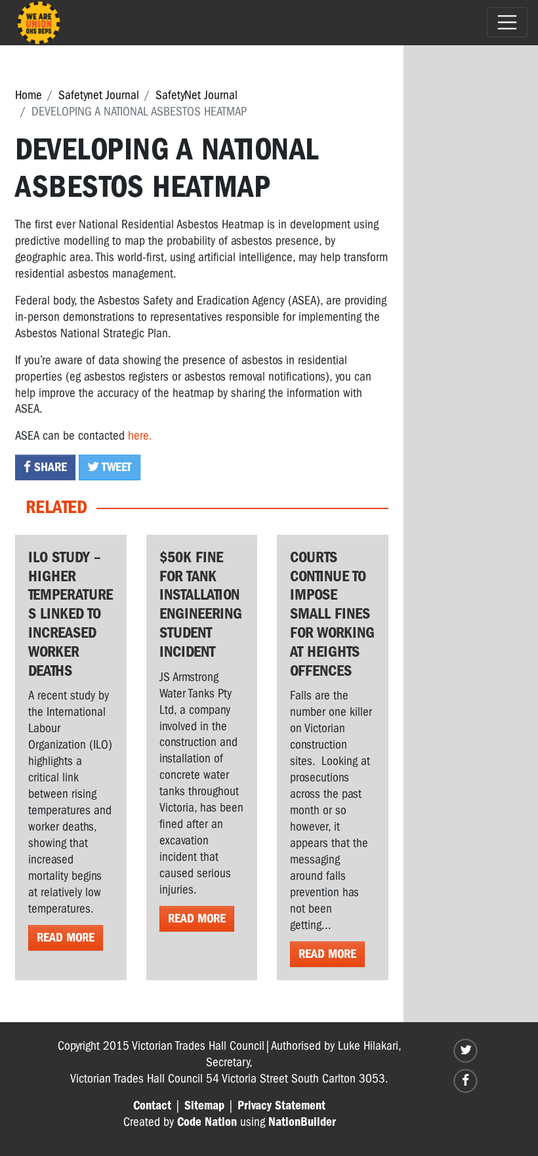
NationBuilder (302, 1122)
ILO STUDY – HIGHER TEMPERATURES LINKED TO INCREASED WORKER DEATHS (70, 614)
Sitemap (204, 1105)
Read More (65, 937)
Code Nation (207, 1122)
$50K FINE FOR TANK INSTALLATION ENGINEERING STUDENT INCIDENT (200, 604)
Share (49, 467)
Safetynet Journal (98, 95)
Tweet (115, 467)
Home (28, 95)
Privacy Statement (281, 1105)
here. (140, 435)
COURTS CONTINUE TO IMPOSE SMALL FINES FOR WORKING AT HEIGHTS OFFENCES (332, 614)
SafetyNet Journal (196, 95)
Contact (152, 1105)
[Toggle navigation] (507, 22)
